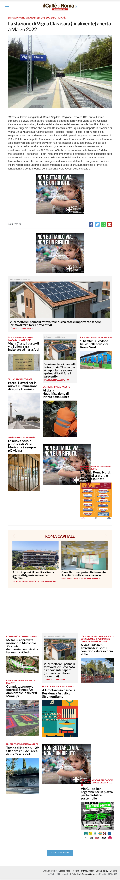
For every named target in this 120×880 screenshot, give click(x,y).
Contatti (113, 870)
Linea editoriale (49, 870)
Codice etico (64, 870)
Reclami (75, 870)
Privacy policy (87, 870)
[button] (13, 536)
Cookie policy (102, 870)
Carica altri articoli (60, 853)
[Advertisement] (95, 419)
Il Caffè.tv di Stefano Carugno (83, 874)
